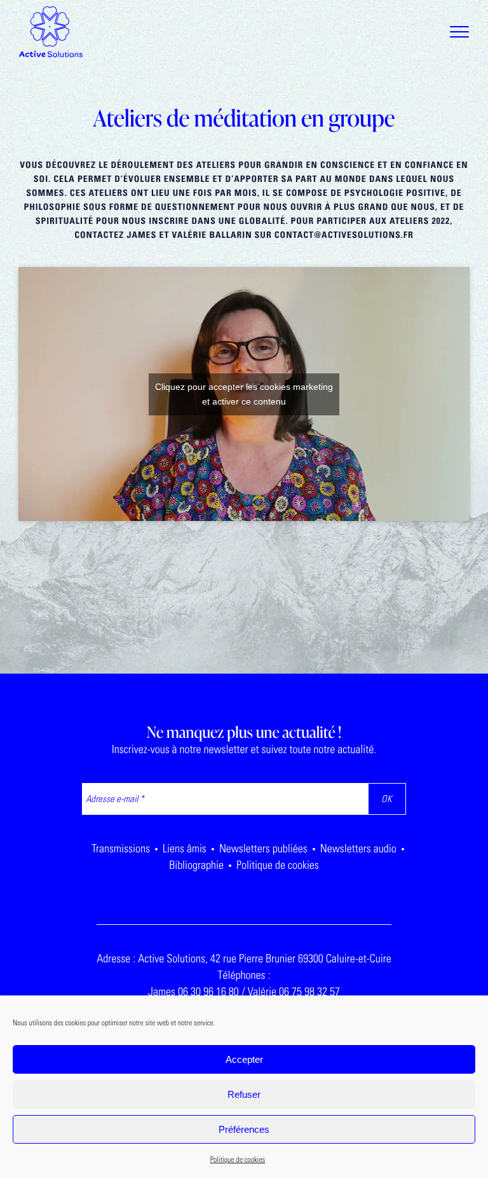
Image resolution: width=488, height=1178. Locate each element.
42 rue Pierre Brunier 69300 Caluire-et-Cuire (300, 959)
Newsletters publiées (263, 849)
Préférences (244, 1129)
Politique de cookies (238, 1160)
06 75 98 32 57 (309, 992)
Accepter (244, 1059)
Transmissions (121, 849)
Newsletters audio (358, 849)
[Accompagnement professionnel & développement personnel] (51, 31)
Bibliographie (196, 865)
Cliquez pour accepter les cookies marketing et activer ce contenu (244, 394)
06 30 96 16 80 (208, 992)
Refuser (244, 1094)
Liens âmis (185, 849)
